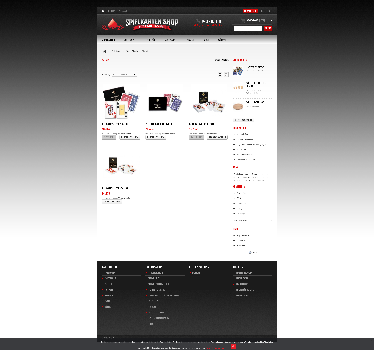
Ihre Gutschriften (244, 278)
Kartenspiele (130, 39)
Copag (239, 208)
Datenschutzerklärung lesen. (217, 348)
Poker (255, 174)
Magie (265, 177)
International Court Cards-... (116, 124)
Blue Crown (241, 203)
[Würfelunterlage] (239, 107)
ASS (239, 198)
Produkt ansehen (129, 137)
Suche (268, 28)
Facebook (196, 272)
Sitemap (111, 11)
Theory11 (246, 177)
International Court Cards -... (160, 124)
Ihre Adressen (242, 284)
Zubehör (151, 39)
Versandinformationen (246, 134)
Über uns (152, 307)
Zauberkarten (238, 180)
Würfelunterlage (255, 102)
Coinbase (241, 240)
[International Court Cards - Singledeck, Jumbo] (209, 102)
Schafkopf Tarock (255, 66)
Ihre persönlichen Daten (247, 290)
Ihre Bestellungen (244, 272)
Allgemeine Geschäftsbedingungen (251, 144)
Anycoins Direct (243, 235)
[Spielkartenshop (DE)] (140, 25)
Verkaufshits (154, 278)
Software (169, 39)
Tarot (206, 39)
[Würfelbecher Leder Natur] (239, 87)
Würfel (222, 39)
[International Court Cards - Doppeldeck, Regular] (165, 102)
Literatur (189, 39)
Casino (256, 177)
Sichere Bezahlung (245, 139)
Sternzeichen (250, 180)
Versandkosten (124, 134)
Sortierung (106, 74)
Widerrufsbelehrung (245, 155)
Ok (233, 346)
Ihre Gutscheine (243, 295)
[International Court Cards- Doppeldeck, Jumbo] (121, 102)
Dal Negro (241, 214)
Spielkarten (108, 39)
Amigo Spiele (242, 193)
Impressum (123, 11)
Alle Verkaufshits (243, 119)
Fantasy (260, 180)
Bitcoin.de (241, 246)
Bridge (265, 175)
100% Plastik (132, 51)
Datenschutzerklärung (246, 160)
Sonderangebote (155, 272)
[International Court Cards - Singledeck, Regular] (121, 166)
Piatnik (236, 177)
